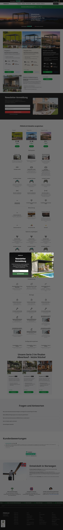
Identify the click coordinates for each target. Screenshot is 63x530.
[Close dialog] (52, 254)
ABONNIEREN (20, 273)
